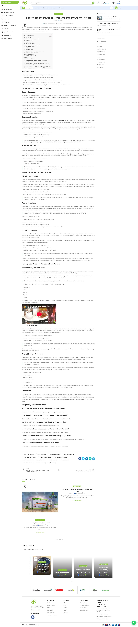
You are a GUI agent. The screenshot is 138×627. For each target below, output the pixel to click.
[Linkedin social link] (86, 458)
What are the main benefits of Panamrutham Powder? (37, 60)
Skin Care (99, 57)
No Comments (116, 19)
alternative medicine (29, 454)
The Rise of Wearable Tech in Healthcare (108, 23)
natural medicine (28, 460)
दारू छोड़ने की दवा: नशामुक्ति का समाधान (40, 523)
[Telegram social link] (93, 458)
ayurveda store (42, 454)
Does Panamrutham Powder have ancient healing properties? (38, 66)
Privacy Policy (83, 607)
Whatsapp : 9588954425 (102, 619)
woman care (100, 67)
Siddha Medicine (101, 54)
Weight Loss (100, 64)
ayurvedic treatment (45, 457)
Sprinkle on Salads (29, 49)
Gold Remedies (50, 612)
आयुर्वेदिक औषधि (51, 463)
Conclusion (26, 57)
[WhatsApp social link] (90, 458)
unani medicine (65, 460)
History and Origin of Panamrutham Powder (34, 51)
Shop (65, 605)
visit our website (80, 258)
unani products (27, 463)
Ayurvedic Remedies (52, 615)
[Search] (93, 3)
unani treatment (40, 463)
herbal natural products (61, 457)
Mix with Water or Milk (30, 46)
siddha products (53, 460)
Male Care (49, 607)
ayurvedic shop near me (30, 457)
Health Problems (101, 49)
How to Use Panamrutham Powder (32, 45)
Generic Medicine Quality (110, 16)
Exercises (99, 46)
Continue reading (40, 532)
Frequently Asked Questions (30, 58)
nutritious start (52, 208)
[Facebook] (32, 617)
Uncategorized (58, 14)
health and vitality (50, 300)
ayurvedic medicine (55, 454)
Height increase (101, 51)
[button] (55, 539)
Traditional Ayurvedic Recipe (32, 52)
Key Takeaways (29, 37)
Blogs (65, 610)
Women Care (50, 610)
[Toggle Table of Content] (49, 35)
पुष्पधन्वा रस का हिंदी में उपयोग (61, 573)
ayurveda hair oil (101, 38)
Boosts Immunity (29, 40)
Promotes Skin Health (30, 43)
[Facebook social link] (79, 458)
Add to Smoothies (29, 48)
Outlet (65, 607)
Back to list (58, 470)
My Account (66, 602)
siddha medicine (41, 460)
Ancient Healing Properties (31, 55)
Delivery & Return (84, 610)
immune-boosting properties (54, 97)
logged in (30, 549)
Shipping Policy (83, 602)
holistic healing (56, 387)
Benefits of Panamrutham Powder (31, 39)
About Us (66, 612)
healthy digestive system (57, 120)
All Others (49, 602)
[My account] (111, 7)
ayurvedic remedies (69, 454)
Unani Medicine (101, 59)
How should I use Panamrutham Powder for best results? (37, 62)
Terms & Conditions (84, 605)
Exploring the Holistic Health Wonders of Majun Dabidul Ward (81, 571)
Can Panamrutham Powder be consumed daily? (35, 67)
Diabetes (99, 44)
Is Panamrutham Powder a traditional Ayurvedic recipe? (37, 63)
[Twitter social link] (83, 458)
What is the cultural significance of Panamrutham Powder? (37, 65)
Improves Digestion (30, 42)
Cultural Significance (30, 54)
